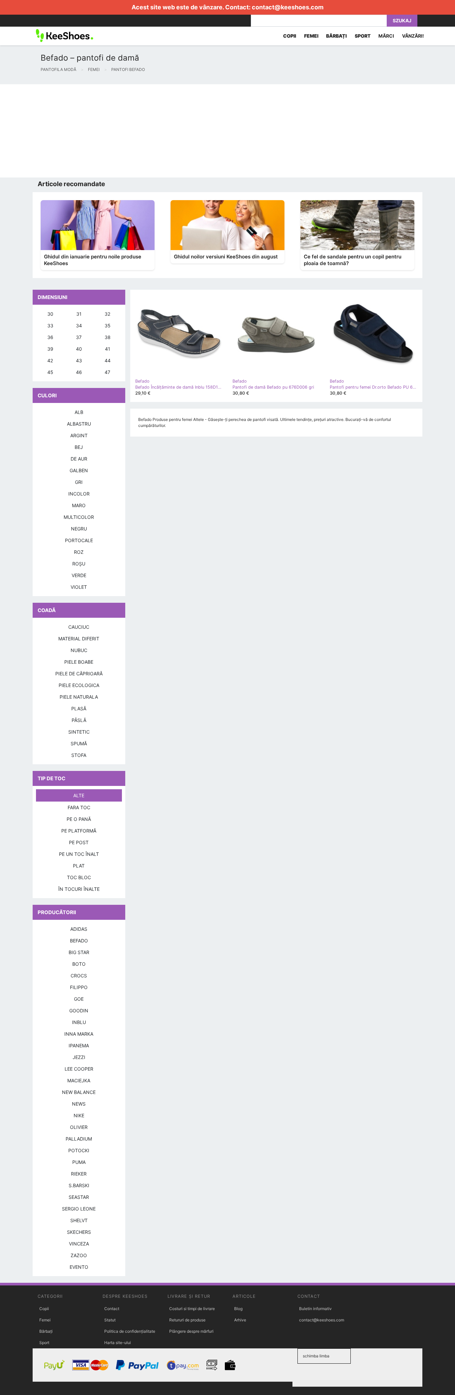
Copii (44, 1308)
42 (50, 360)
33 (50, 325)
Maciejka (78, 1080)
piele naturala (79, 697)
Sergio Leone (79, 1209)
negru (79, 528)
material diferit (78, 638)
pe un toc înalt (79, 854)
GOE (79, 999)
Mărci (386, 36)
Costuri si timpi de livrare (192, 1308)
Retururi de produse (187, 1319)
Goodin (78, 1010)
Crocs (79, 975)
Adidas (78, 929)
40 (79, 349)
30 (50, 314)
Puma (79, 1162)
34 (79, 325)
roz (79, 552)
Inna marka (78, 1034)
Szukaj (402, 20)
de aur (79, 459)
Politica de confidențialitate (129, 1331)
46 (79, 372)
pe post (79, 842)
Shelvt (79, 1220)
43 (79, 360)
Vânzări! (413, 36)
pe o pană (79, 819)
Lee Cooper (79, 1069)
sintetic (79, 732)
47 (107, 372)
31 (79, 314)
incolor (79, 494)
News (79, 1104)
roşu (78, 563)
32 (107, 314)
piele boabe (78, 662)
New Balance (79, 1092)
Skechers (79, 1232)
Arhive (240, 1319)
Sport (44, 1342)
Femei (45, 1319)
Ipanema (79, 1045)
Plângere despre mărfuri (191, 1331)
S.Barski (79, 1185)
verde (79, 575)
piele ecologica (79, 685)
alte (78, 795)
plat (79, 866)
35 (108, 325)
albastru (79, 424)
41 (107, 349)
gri (79, 482)
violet (79, 587)
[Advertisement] (200, 130)
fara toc (79, 807)
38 (108, 337)
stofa (78, 755)
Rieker (79, 1174)
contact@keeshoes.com (287, 7)
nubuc (79, 650)
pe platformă (78, 831)
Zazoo (79, 1255)
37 (79, 337)
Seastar (79, 1197)
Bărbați (46, 1331)
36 (50, 337)
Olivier (79, 1127)
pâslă (79, 720)
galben (79, 470)
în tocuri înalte (79, 889)
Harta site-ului (117, 1342)
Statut (110, 1319)
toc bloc (79, 877)
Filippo (79, 987)
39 (50, 349)
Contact (111, 1308)
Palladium (79, 1139)
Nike (79, 1115)
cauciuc (78, 627)
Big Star (79, 952)
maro (79, 505)
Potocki (78, 1150)
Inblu (79, 1022)
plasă (78, 708)
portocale (79, 540)
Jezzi (79, 1057)
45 (50, 372)
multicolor (79, 517)
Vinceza (79, 1243)
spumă (79, 743)
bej (79, 447)
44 (108, 360)
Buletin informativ (315, 1308)
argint (79, 435)
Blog (238, 1308)
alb (79, 412)
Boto (79, 964)
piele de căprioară (79, 673)
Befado (79, 940)
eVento (79, 1267)
